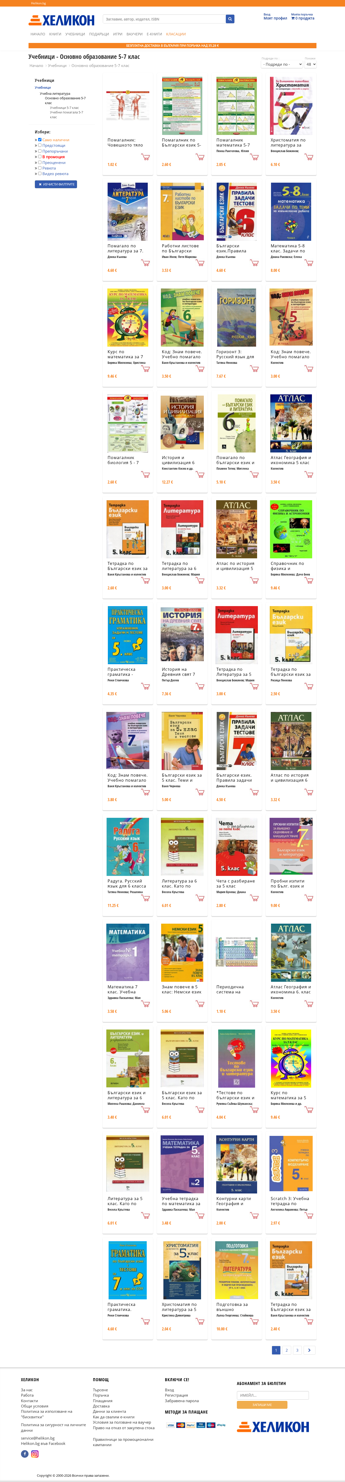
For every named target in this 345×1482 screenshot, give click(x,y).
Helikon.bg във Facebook (43, 1443)
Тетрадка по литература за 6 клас (179, 569)
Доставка (101, 1405)
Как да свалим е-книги (114, 1416)
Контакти (29, 1400)
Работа (27, 1395)
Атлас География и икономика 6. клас (291, 989)
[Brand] (61, 15)
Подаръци (99, 34)
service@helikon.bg (38, 1438)
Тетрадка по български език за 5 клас (291, 674)
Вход (169, 1389)
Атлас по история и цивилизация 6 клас (290, 780)
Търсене (100, 1389)
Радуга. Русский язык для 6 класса (127, 883)
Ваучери (135, 34)
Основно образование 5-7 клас (100, 65)
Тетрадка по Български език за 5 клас (128, 569)
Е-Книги (154, 34)
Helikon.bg (38, 3)
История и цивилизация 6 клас (178, 463)
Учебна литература (55, 93)
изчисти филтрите (58, 184)
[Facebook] (25, 1454)
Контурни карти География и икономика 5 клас (235, 1204)
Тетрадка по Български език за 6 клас (291, 1310)
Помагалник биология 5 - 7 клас (123, 463)
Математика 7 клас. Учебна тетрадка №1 (123, 992)
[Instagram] (35, 1454)
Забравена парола (182, 1400)
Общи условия (34, 1405)
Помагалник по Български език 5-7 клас (181, 145)
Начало (38, 34)
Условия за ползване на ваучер (122, 1422)
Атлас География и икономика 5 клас (291, 460)
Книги (55, 34)
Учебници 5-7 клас (64, 107)
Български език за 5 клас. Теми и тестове (182, 780)
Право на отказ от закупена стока (124, 1427)
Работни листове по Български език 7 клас (180, 251)
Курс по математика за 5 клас (288, 1098)
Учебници (75, 34)
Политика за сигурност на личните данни (53, 1427)
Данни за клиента (109, 1411)
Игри (117, 34)
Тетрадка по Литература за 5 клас (234, 674)
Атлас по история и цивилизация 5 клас (235, 569)
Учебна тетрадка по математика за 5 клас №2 (181, 1204)
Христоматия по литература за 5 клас (179, 1310)
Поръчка (101, 1395)
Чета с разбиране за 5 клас (235, 883)
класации (176, 34)
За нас (27, 1389)
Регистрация (176, 1395)
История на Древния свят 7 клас (178, 674)
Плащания (102, 1400)
